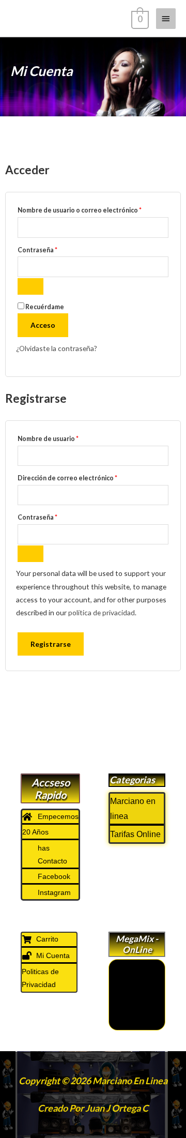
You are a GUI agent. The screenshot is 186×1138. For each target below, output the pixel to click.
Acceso (42, 325)
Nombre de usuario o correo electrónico (93, 209)
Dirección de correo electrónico (85, 477)
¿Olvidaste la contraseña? (56, 348)
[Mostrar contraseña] (30, 286)
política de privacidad (101, 612)
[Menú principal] (166, 18)
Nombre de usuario (66, 438)
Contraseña (55, 249)
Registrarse (50, 644)
